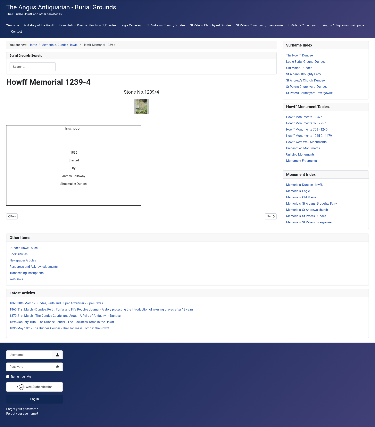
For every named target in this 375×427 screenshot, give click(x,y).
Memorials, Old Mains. (301, 197)
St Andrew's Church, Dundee (166, 25)
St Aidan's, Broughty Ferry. (304, 74)
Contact (16, 31)
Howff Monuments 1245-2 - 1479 (309, 136)
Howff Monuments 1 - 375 (304, 117)
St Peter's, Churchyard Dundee (210, 25)
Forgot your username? (22, 413)
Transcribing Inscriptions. (27, 273)
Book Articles (19, 254)
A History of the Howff (39, 25)
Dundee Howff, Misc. (24, 248)
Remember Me (21, 377)
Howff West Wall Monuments (306, 142)
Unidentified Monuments (303, 148)
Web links (16, 279)
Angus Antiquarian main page (343, 25)
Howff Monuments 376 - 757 (306, 123)
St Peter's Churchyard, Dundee (306, 87)
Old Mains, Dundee (299, 68)
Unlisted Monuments (300, 154)
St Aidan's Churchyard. (303, 25)
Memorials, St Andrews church (307, 210)
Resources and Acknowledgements (34, 267)
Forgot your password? (22, 409)
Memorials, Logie (298, 191)
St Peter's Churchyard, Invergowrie (259, 25)
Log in (34, 399)
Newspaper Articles (23, 260)
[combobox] (33, 66)
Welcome (12, 25)
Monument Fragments (301, 161)
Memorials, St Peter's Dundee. (306, 216)
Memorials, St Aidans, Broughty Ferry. (312, 203)
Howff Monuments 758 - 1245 (307, 129)
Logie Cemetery (131, 25)
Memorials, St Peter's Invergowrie (308, 222)
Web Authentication (39, 387)
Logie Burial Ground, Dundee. (306, 62)
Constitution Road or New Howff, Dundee (87, 25)
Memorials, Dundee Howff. (304, 185)
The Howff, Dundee (299, 55)
